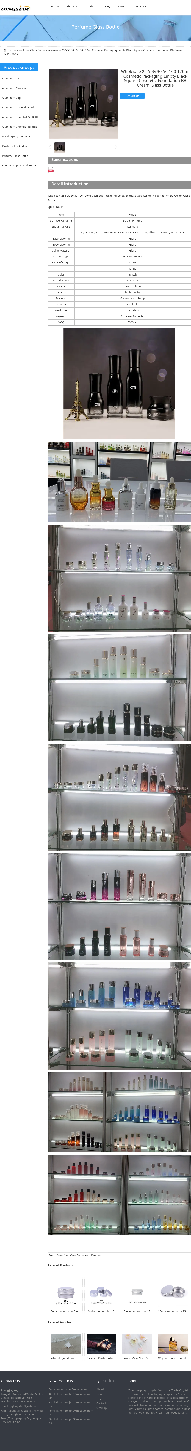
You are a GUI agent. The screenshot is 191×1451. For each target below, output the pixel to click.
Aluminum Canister (14, 88)
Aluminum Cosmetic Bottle (18, 107)
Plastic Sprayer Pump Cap (18, 136)
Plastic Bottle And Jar (15, 146)
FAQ (107, 6)
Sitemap (101, 1408)
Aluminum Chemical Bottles (19, 127)
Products (91, 6)
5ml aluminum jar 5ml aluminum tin (71, 1389)
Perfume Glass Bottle (32, 50)
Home (55, 6)
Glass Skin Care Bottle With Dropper (79, 1255)
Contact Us (140, 6)
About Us (72, 6)
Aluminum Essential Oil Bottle (20, 117)
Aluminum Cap (11, 98)
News (121, 6)
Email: (5, 1406)
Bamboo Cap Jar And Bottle (19, 165)
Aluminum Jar (10, 78)
